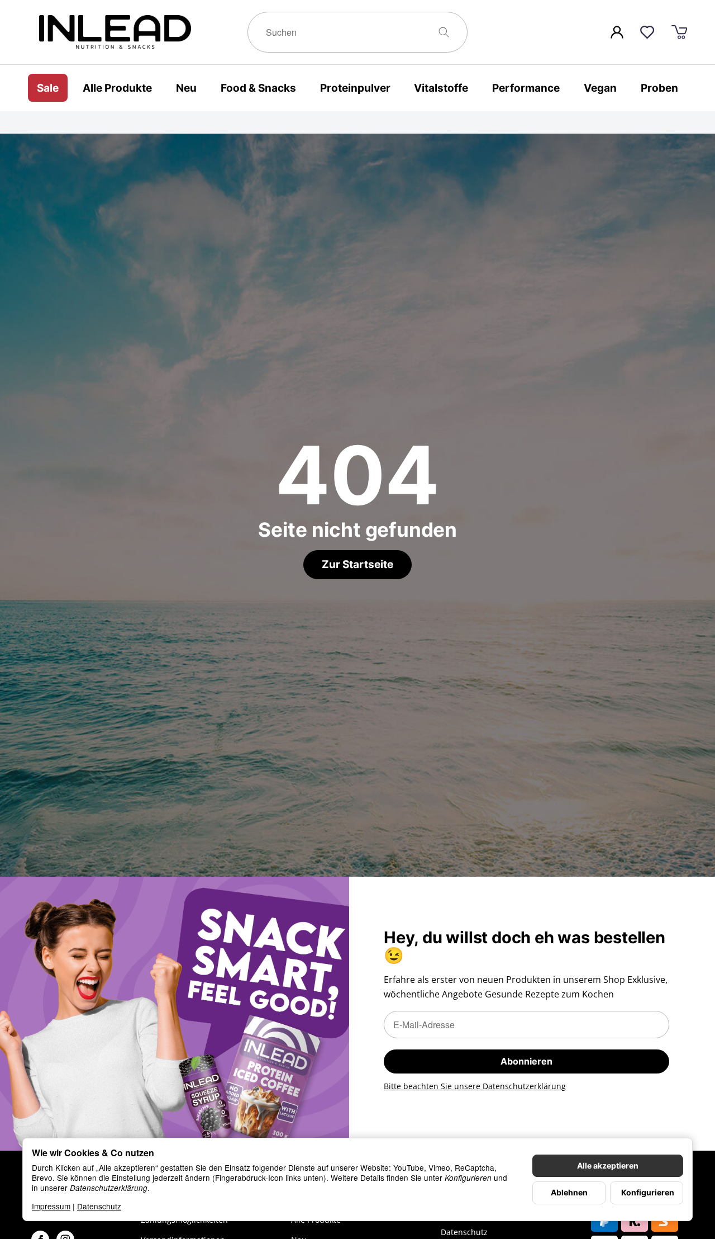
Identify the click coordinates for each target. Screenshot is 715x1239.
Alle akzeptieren (607, 1165)
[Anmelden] (617, 32)
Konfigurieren (647, 1192)
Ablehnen (569, 1192)
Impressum (51, 1206)
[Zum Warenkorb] (679, 32)
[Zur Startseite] (138, 32)
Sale (48, 87)
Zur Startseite (357, 564)
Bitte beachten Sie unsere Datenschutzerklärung (475, 1086)
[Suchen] (448, 32)
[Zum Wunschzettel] (647, 32)
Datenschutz (99, 1206)
